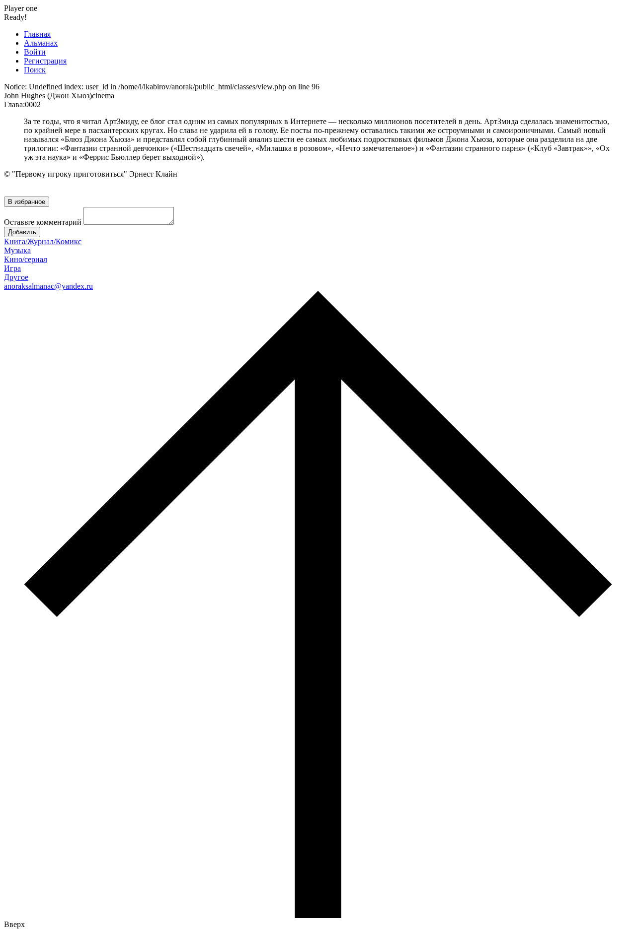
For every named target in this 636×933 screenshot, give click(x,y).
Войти (35, 52)
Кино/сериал (25, 259)
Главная (37, 34)
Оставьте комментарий (42, 222)
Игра (12, 268)
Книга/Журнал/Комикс (42, 241)
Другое (16, 277)
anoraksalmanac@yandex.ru (48, 286)
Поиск (35, 70)
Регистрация (45, 61)
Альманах (41, 43)
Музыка (17, 250)
